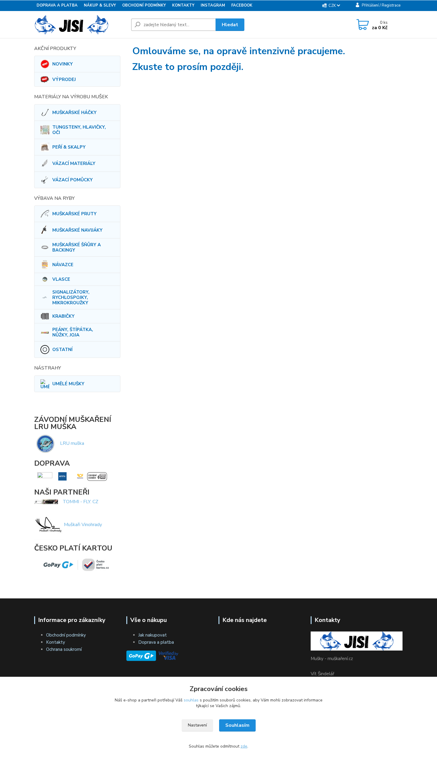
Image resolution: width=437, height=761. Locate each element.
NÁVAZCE (62, 265)
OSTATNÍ (62, 350)
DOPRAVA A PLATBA (57, 5)
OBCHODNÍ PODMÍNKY (144, 5)
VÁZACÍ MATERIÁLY (73, 163)
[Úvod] (80, 24)
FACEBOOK (241, 5)
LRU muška (72, 443)
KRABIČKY (63, 316)
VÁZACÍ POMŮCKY (72, 180)
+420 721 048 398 (294, 25)
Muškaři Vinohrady (83, 524)
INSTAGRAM (213, 5)
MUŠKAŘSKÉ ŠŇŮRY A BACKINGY (76, 247)
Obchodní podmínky (66, 635)
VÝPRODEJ (64, 79)
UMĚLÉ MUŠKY (68, 384)
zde (243, 746)
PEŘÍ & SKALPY (69, 147)
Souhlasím (237, 725)
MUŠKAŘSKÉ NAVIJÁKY (77, 230)
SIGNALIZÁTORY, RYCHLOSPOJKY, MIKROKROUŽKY (70, 297)
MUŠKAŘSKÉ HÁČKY (74, 113)
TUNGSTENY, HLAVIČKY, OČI (79, 129)
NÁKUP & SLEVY (100, 5)
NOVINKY (62, 64)
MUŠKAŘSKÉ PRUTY (74, 214)
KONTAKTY (183, 5)
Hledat (230, 24)
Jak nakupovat (152, 635)
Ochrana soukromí (64, 649)
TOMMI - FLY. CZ (80, 501)
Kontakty (55, 642)
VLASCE (61, 279)
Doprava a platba (156, 642)
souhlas (191, 700)
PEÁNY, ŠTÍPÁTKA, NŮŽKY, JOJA (72, 332)
